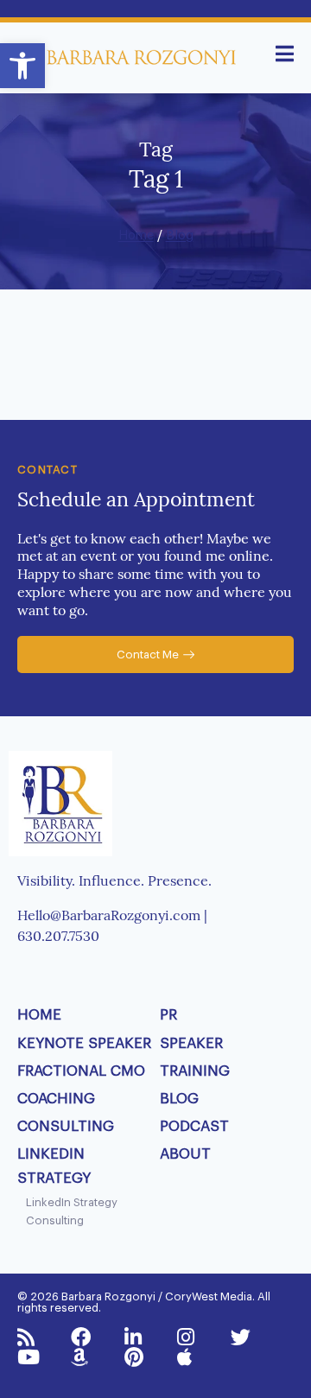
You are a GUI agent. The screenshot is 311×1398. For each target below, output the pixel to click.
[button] (22, 65)
